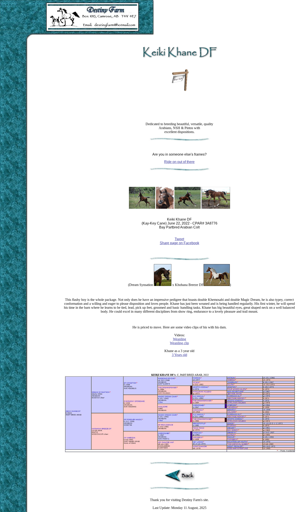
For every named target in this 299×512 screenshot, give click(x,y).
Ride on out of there (179, 162)
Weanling (179, 339)
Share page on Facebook (179, 243)
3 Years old (179, 355)
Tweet (179, 239)
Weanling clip (179, 343)
